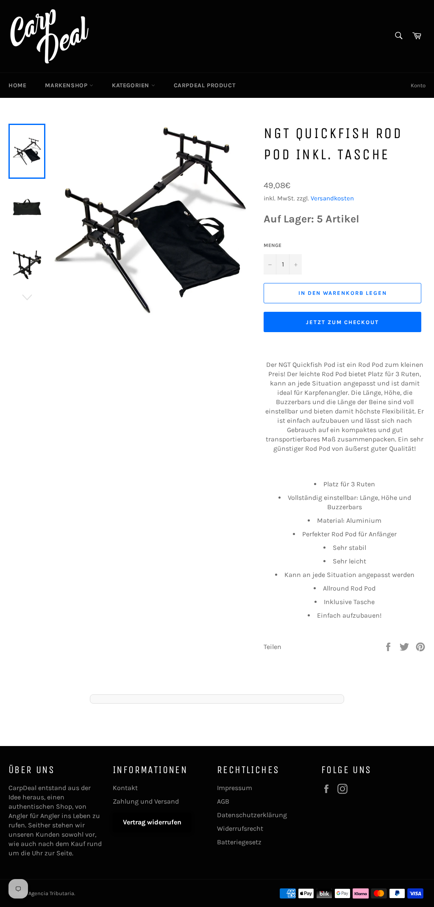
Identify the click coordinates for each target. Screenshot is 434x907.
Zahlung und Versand (146, 801)
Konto (418, 85)
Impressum (234, 788)
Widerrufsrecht (240, 828)
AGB (223, 801)
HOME (17, 85)
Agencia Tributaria (51, 893)
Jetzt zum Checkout (342, 322)
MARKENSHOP (67, 85)
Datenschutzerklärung (252, 815)
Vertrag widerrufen (152, 822)
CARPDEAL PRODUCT (205, 85)
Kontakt (125, 788)
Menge (272, 245)
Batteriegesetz (239, 842)
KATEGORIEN (131, 85)
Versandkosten (332, 198)
